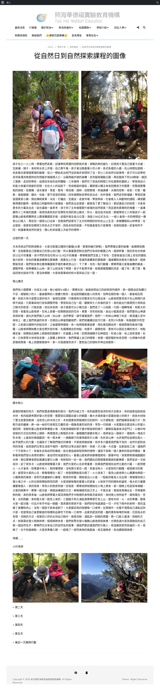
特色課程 (75, 47)
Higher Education (138, 679)
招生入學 (119, 27)
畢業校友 (91, 35)
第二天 (19, 607)
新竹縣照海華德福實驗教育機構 (46, 679)
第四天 (19, 624)
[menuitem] (2, 2)
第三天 (19, 616)
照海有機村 (65, 27)
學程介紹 (102, 27)
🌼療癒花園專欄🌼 (56, 35)
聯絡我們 (37, 35)
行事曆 (33, 27)
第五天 (19, 633)
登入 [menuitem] (9, 2)
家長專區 (77, 35)
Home (52, 47)
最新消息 (20, 27)
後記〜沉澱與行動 (25, 642)
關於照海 (46, 27)
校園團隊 (84, 27)
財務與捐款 (21, 35)
